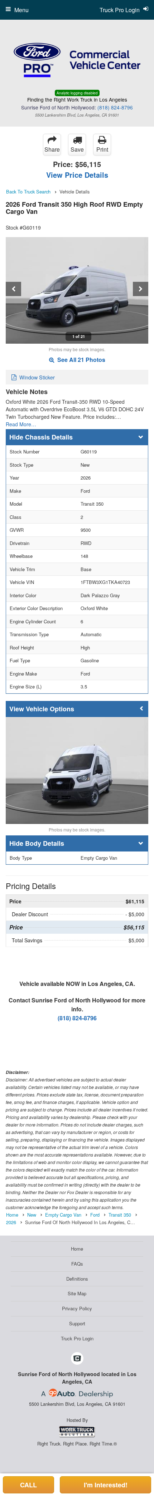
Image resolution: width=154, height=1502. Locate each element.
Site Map (77, 1293)
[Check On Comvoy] (77, 1358)
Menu (21, 10)
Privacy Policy (77, 1308)
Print (102, 149)
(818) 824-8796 (115, 107)
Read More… (21, 424)
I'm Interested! (105, 1484)
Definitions (77, 1278)
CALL (28, 1484)
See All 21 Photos (80, 359)
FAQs (77, 1263)
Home (77, 1248)
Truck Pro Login (77, 1338)
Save (77, 149)
